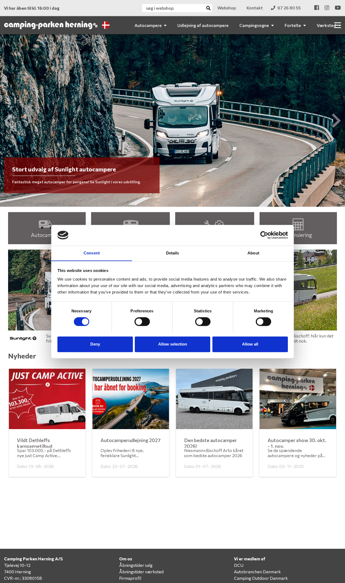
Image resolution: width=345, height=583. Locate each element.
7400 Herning (17, 571)
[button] (8, 120)
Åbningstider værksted (141, 571)
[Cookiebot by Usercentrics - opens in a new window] (264, 235)
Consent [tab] (92, 253)
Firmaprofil (130, 578)
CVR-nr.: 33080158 (23, 578)
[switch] (142, 321)
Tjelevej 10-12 (17, 565)
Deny (95, 344)
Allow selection (172, 344)
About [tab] (253, 253)
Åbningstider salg (136, 565)
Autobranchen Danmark (257, 571)
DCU (238, 565)
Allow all (250, 344)
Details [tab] (172, 253)
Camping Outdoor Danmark (261, 578)
